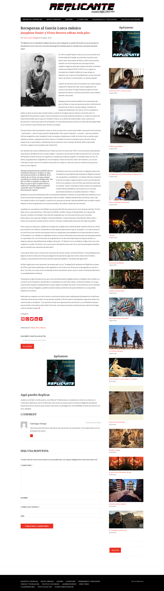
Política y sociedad (130, 19)
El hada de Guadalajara (116, 263)
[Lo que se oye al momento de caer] (126, 464)
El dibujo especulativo (116, 146)
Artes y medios (54, 19)
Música (43, 328)
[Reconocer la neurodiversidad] (126, 307)
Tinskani (111, 235)
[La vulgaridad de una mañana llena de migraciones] (126, 163)
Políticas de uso (45, 587)
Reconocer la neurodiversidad (118, 318)
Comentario (26, 465)
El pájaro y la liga (114, 450)
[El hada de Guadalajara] (126, 252)
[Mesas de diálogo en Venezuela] (126, 191)
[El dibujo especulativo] (126, 121)
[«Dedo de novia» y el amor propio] (126, 78)
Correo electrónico (30, 507)
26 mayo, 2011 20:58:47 (94, 422)
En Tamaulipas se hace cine (117, 530)
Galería (69, 19)
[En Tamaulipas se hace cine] (126, 520)
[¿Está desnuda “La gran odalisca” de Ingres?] (126, 368)
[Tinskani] (126, 221)
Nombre (24, 498)
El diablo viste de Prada (116, 291)
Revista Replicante (137, 581)
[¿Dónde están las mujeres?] (126, 491)
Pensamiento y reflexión (104, 19)
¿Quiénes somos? (69, 584)
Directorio (84, 584)
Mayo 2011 (35, 328)
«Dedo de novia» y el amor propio (120, 91)
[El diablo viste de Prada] (126, 280)
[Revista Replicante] (82, 8)
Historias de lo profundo (117, 422)
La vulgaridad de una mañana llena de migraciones (125, 174)
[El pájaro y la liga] (126, 439)
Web (22, 516)
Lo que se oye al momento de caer (120, 472)
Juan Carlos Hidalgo (31, 38)
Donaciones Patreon (64, 587)
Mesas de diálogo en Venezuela (119, 202)
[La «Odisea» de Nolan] (126, 337)
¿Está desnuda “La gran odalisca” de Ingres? (123, 379)
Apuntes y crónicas (32, 19)
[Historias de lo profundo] (126, 403)
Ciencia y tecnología (30, 584)
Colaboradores (28, 587)
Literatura (82, 19)
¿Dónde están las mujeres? (117, 504)
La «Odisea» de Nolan (116, 351)
